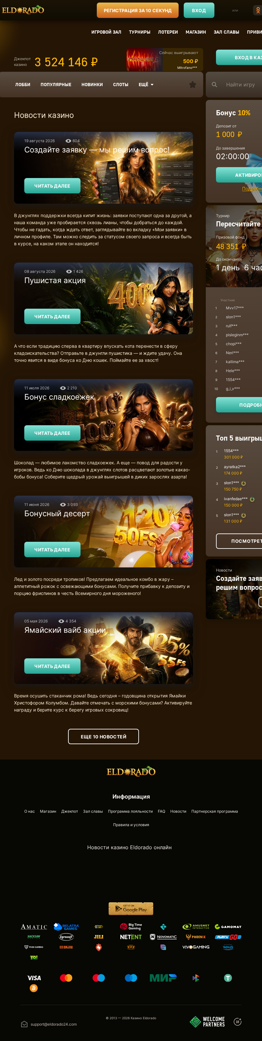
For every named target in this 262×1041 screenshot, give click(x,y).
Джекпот (69, 811)
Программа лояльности (130, 811)
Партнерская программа (214, 811)
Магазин (196, 32)
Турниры (139, 32)
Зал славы (226, 32)
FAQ (161, 811)
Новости (178, 811)
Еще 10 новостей (103, 736)
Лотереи (168, 32)
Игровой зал (106, 32)
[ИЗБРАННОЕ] (193, 84)
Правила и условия (131, 824)
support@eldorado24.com (54, 1024)
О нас (29, 811)
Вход (199, 10)
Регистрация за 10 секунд (138, 10)
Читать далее (52, 186)
